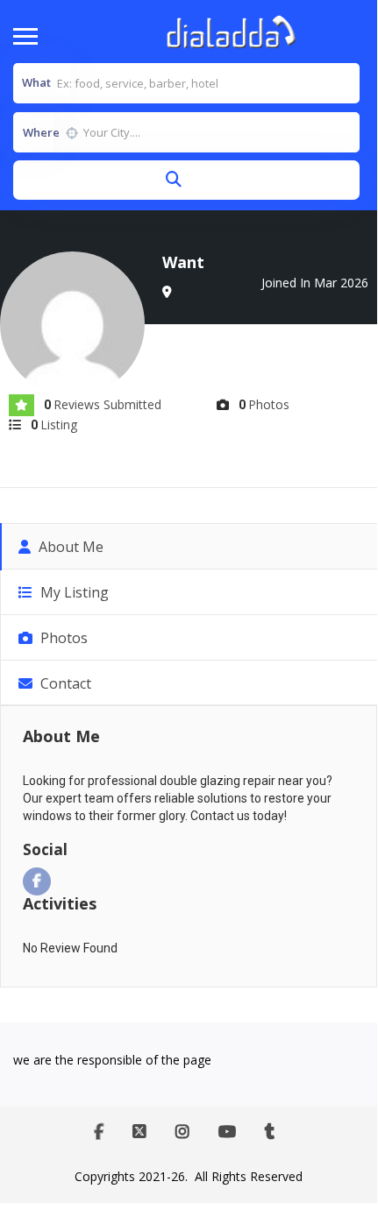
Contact (64, 683)
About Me (69, 546)
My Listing (73, 592)
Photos (62, 637)
